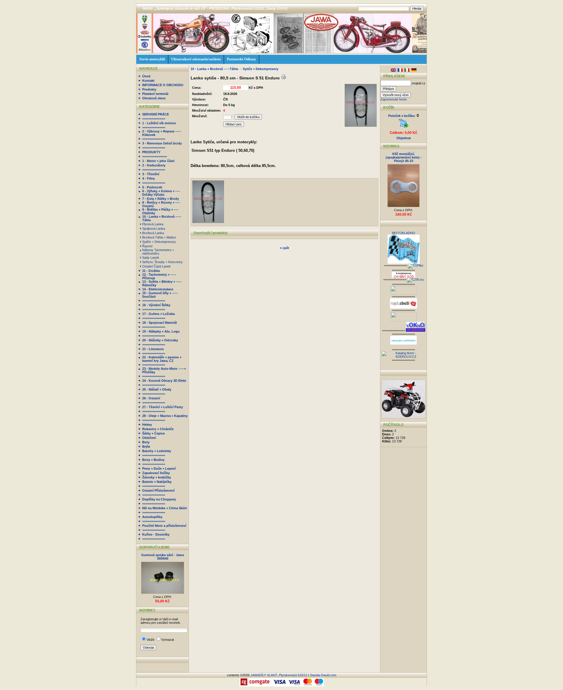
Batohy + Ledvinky (156, 451)
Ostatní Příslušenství (158, 490)
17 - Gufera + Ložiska (158, 314)
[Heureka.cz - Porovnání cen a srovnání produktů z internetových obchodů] (403, 343)
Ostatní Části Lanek (157, 266)
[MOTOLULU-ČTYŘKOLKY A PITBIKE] (403, 417)
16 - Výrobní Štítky (156, 305)
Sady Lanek (151, 257)
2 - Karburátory (153, 165)
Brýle (146, 446)
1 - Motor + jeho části (158, 161)
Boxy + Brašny (153, 459)
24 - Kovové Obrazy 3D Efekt (164, 380)
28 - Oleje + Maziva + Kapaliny (165, 416)
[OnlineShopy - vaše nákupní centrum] (404, 320)
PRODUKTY (151, 152)
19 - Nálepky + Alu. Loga (160, 331)
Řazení (147, 246)
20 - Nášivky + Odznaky (160, 340)
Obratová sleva (153, 98)
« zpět (284, 248)
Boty (146, 442)
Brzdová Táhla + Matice (159, 237)
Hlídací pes (233, 124)
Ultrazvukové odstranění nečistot (196, 59)
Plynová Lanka (153, 224)
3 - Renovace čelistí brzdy (162, 143)
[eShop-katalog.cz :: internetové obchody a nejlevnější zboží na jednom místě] (403, 293)
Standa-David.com (323, 675)
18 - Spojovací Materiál (159, 322)
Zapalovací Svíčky (156, 473)
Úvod (146, 76)
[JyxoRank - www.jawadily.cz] (415, 279)
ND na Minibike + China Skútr (164, 508)
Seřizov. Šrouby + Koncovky (163, 262)
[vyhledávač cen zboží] (403, 307)
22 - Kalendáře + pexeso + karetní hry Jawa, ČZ (162, 358)
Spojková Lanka (154, 228)
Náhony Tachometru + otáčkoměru (158, 251)
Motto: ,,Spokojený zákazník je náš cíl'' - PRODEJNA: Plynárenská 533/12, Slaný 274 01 (215, 8)
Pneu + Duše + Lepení (159, 468)
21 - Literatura (153, 349)
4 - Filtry (148, 178)
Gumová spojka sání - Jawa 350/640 (162, 556)
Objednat (403, 138)
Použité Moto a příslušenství (164, 525)
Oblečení (149, 437)
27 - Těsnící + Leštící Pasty (162, 407)
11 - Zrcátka (151, 270)
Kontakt (148, 80)
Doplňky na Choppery (159, 499)
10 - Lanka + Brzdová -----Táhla (215, 69)
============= (153, 118)
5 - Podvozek (152, 187)
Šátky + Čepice (153, 433)
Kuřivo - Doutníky (155, 534)
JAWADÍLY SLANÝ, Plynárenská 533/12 (278, 675)
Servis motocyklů (152, 59)
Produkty (149, 89)
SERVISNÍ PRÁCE (155, 114)
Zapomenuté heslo (393, 99)
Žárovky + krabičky (156, 477)
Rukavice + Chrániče (158, 429)
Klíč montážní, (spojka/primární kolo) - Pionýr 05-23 (404, 157)
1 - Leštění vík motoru (159, 123)
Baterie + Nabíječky (157, 481)
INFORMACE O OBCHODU (162, 85)
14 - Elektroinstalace (157, 289)
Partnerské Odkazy (241, 59)
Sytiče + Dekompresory (159, 241)
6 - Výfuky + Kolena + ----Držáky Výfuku (161, 192)
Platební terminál (155, 94)
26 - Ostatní (151, 398)
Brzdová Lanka (153, 233)
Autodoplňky (152, 517)
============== (154, 156)
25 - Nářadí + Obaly (156, 389)
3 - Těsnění (150, 174)
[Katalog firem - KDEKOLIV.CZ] (403, 356)
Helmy (147, 424)
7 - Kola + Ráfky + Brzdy (160, 198)
